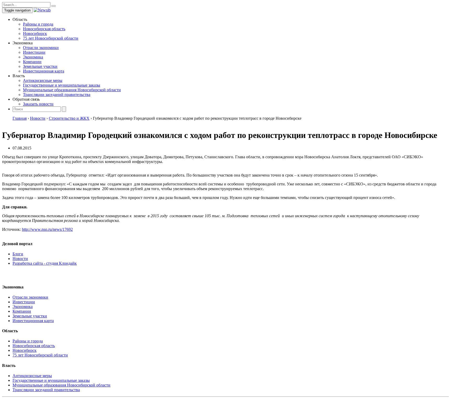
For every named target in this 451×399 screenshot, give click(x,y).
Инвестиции (34, 52)
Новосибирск (35, 33)
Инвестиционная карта (43, 71)
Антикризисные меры (42, 80)
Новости (20, 258)
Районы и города (38, 24)
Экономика (33, 57)
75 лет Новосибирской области (50, 38)
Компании (32, 61)
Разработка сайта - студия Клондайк (45, 263)
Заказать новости (38, 104)
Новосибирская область (44, 29)
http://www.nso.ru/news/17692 (47, 229)
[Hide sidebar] (53, 6)
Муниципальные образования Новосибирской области (72, 90)
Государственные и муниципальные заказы (61, 85)
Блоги (18, 254)
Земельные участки (40, 66)
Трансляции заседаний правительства (56, 94)
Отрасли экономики (41, 47)
